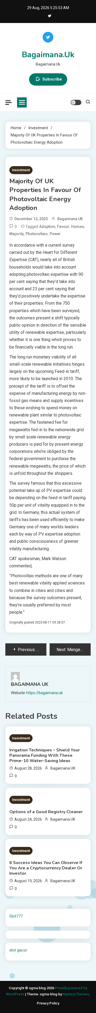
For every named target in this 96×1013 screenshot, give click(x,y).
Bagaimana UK (70, 219)
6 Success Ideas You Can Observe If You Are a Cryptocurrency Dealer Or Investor (45, 868)
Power (55, 234)
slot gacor (18, 950)
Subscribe (52, 79)
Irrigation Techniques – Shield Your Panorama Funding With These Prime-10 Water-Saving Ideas (44, 755)
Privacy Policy (48, 1003)
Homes (77, 226)
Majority (16, 234)
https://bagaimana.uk (44, 692)
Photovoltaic (37, 234)
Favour (63, 226)
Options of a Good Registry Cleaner (46, 812)
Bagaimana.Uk (48, 54)
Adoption (47, 226)
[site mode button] (76, 102)
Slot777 (16, 916)
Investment (21, 170)
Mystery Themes (76, 994)
